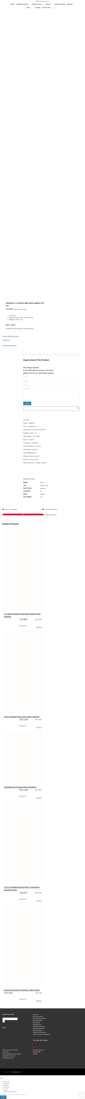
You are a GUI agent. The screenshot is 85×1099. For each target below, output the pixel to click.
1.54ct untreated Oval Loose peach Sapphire (22, 717)
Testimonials (36, 1052)
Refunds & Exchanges (39, 1018)
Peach (42, 485)
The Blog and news (8, 1057)
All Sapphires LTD (16, 1072)
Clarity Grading (37, 1030)
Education (5, 1052)
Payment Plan (37, 1024)
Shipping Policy (37, 1020)
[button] (57, 7)
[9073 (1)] (21, 156)
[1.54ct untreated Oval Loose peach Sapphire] (23, 672)
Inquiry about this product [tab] (10, 336)
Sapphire (43, 488)
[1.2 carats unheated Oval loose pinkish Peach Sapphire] (23, 569)
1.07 (41, 497)
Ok (3, 1097)
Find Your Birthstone (8, 1055)
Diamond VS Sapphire (39, 1032)
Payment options (38, 1016)
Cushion (42, 494)
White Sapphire (29, 328)
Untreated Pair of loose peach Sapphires (20, 787)
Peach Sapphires (18, 328)
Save (23, 514)
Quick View (39, 627)
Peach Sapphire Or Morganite (11, 1054)
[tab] (12, 343)
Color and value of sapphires (41, 1034)
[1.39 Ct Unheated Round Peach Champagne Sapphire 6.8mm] (23, 843)
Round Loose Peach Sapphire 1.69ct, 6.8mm (22, 990)
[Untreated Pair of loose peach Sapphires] (23, 757)
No (41, 491)
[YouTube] (34, 1046)
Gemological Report (39, 1026)
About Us (35, 1014)
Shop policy (36, 1022)
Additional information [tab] (9, 345)
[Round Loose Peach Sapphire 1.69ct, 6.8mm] (23, 945)
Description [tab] (6, 340)
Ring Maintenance (38, 1050)
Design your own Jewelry (10, 1050)
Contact (35, 1054)
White (46, 485)
